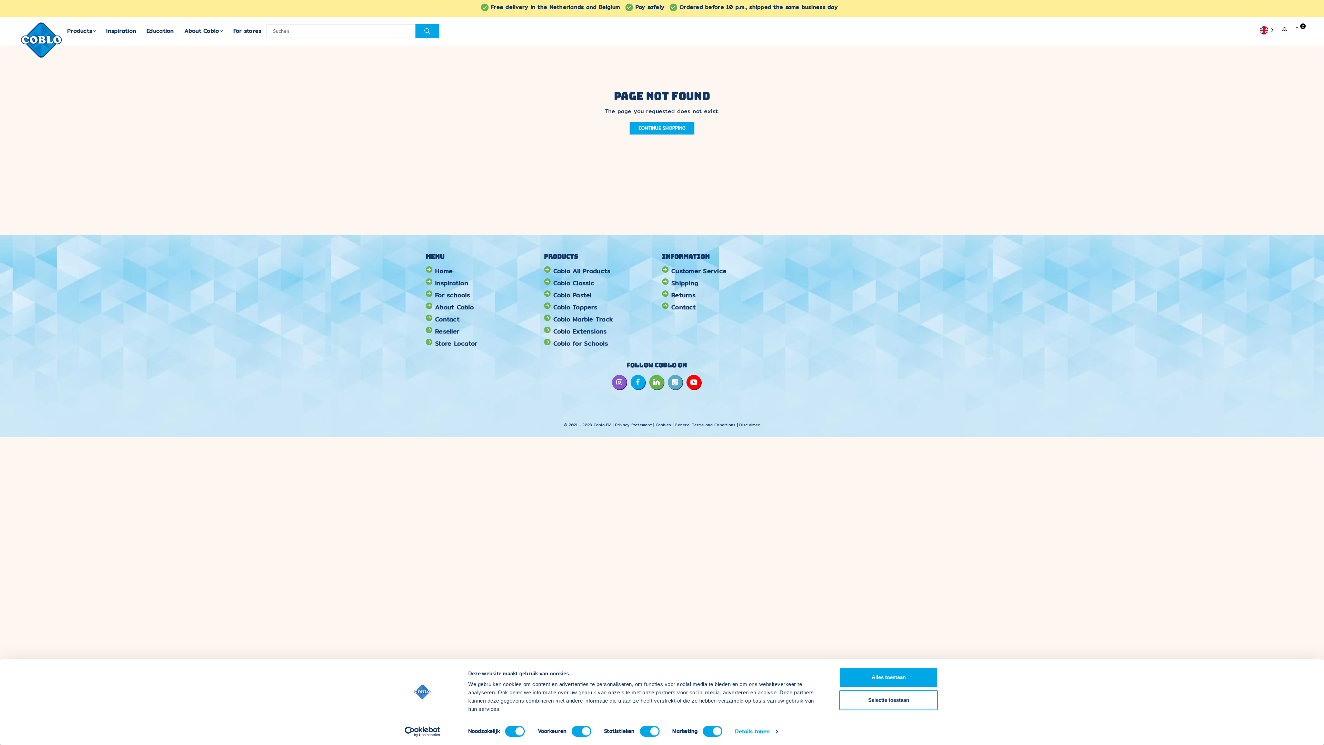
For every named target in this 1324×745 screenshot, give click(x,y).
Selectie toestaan (888, 700)
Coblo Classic (573, 283)
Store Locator (456, 343)
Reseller (447, 331)
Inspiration (121, 31)
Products (79, 31)
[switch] (581, 731)
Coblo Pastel (572, 295)
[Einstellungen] (1284, 29)
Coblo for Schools (580, 343)
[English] (1267, 30)
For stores (247, 31)
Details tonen (752, 731)
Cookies (663, 425)
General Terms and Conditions (705, 425)
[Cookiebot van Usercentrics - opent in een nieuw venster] (422, 731)
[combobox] (1267, 30)
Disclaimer (749, 425)
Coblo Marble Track (583, 319)
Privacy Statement (634, 425)
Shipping (684, 283)
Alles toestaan (889, 677)
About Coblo (201, 31)
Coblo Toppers (575, 307)
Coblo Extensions (580, 331)
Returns (683, 295)
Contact (447, 319)
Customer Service (698, 271)
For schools (452, 295)
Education (160, 31)
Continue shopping (662, 128)
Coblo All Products (582, 271)
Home (444, 271)
